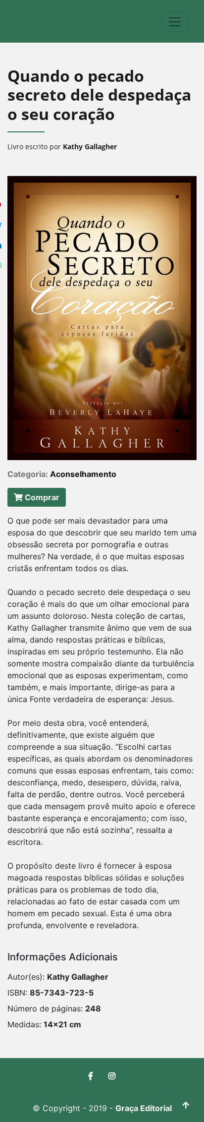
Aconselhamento (83, 474)
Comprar (41, 497)
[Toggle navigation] (175, 22)
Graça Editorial (143, 1108)
